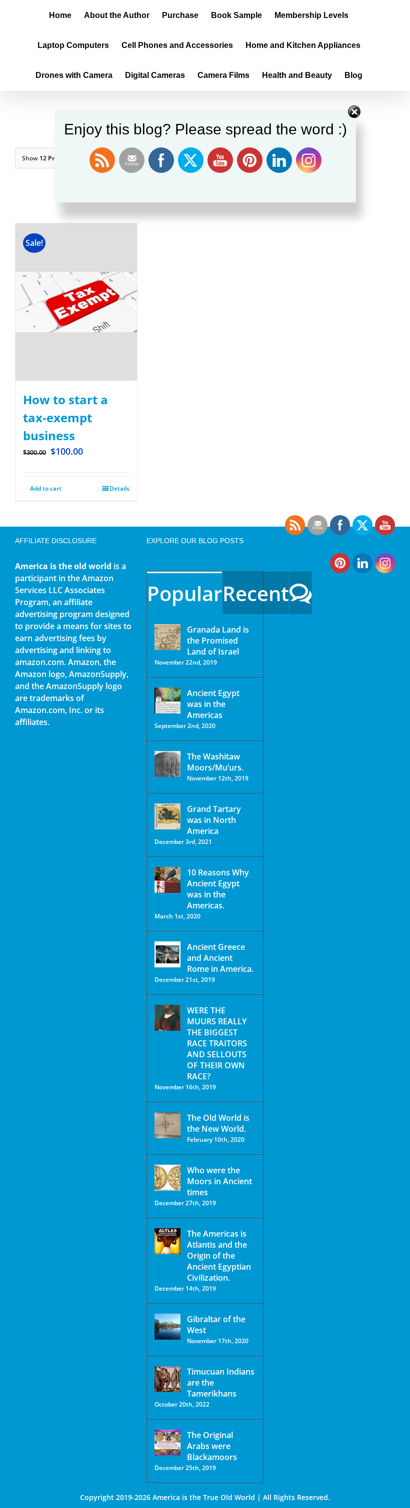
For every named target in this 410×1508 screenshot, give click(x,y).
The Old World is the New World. (218, 1123)
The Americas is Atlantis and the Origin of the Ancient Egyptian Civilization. (219, 1255)
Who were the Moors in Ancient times (219, 1181)
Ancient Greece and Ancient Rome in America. (220, 957)
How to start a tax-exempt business (65, 417)
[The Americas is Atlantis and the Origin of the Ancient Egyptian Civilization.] (167, 1241)
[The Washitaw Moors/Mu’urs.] (167, 764)
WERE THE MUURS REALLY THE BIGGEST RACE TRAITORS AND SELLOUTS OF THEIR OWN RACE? (217, 1043)
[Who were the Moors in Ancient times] (167, 1178)
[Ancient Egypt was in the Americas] (167, 701)
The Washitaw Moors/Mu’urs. (215, 762)
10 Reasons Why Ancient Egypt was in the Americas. (218, 889)
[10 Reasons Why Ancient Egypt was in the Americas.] (167, 880)
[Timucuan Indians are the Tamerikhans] (167, 1379)
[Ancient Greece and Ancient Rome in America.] (167, 954)
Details (120, 488)
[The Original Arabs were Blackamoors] (167, 1443)
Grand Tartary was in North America (214, 819)
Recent (255, 593)
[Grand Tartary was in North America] (167, 816)
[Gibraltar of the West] (167, 1327)
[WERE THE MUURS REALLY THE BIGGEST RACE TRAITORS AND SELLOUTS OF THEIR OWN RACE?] (167, 1018)
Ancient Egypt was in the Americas (213, 704)
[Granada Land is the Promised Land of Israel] (167, 637)
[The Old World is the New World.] (167, 1125)
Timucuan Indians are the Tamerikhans (220, 1382)
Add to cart (46, 488)
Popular (184, 593)
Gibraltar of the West (216, 1325)
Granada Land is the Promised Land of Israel (218, 640)
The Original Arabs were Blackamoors (212, 1446)
